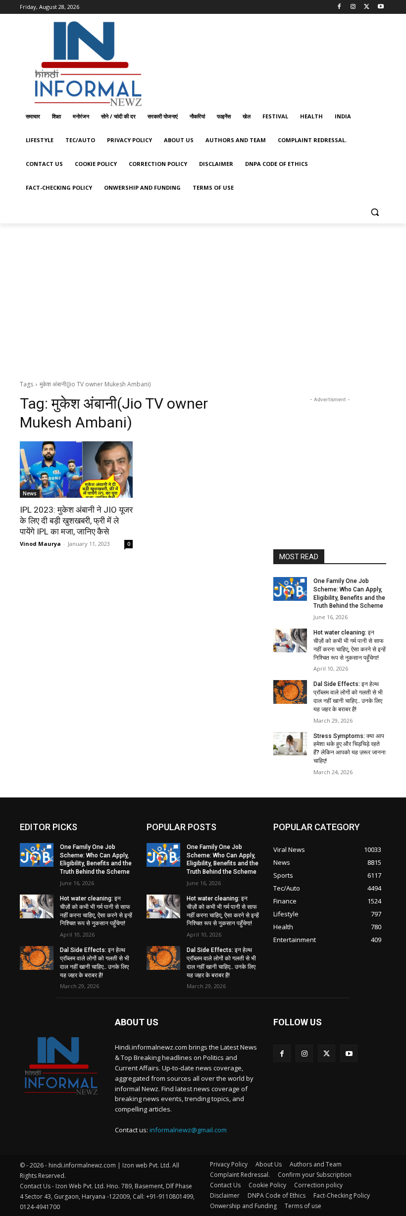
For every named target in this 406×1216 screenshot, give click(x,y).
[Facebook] (339, 7)
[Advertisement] (270, 61)
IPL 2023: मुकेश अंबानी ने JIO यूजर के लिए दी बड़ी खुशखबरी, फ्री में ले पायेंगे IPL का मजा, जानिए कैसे (76, 520)
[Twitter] (366, 7)
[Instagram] (353, 7)
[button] (374, 211)
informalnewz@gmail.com (188, 1129)
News (30, 493)
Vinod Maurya (40, 543)
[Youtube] (380, 7)
